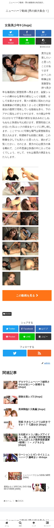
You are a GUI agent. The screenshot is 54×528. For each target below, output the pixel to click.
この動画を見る (25, 295)
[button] (48, 351)
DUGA (8, 314)
